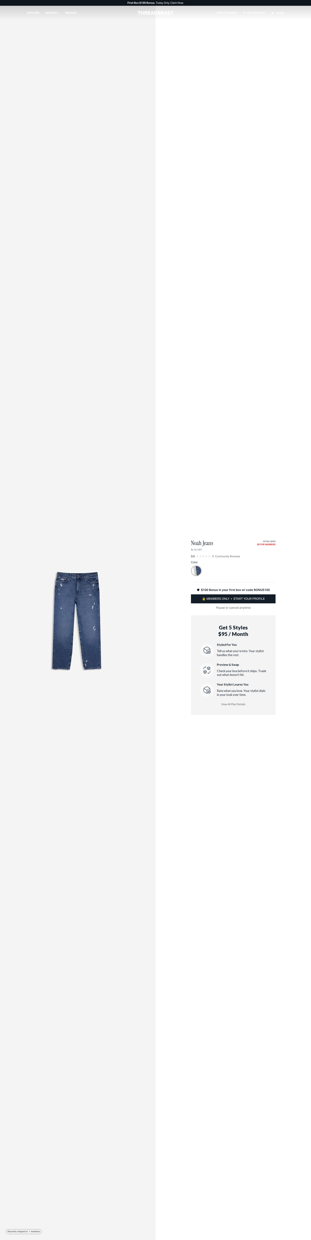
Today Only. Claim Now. (155, 2)
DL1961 (198, 549)
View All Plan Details (233, 704)
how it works (227, 13)
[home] (155, 13)
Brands (71, 13)
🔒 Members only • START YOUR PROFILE (233, 599)
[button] (52, 12)
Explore (33, 13)
